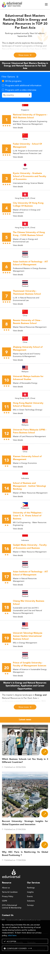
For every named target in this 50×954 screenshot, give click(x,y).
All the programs (13, 81)
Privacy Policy (7, 896)
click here (12, 935)
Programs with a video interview (20, 89)
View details (18, 127)
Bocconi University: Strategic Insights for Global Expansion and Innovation (25, 823)
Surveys (30, 905)
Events (30, 896)
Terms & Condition (10, 892)
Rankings (31, 887)
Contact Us (7, 915)
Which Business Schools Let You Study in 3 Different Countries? (25, 761)
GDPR (4, 901)
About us (6, 887)
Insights (30, 892)
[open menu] (46, 4)
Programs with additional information (23, 85)
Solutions (31, 901)
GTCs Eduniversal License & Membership (11, 905)
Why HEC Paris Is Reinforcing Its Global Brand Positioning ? (25, 853)
